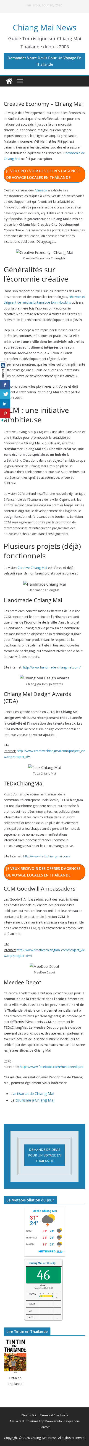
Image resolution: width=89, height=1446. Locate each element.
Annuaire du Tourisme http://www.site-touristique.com (45, 1421)
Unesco (41, 190)
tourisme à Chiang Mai (35, 1100)
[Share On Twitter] (5, 394)
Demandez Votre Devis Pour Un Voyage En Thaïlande (44, 61)
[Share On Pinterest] (5, 413)
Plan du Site (28, 1415)
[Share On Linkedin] (5, 404)
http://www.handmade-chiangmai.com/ (52, 667)
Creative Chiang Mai (32, 567)
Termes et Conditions (54, 1415)
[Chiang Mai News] (9, 81)
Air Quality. (42, 1263)
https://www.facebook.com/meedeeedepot (52, 1067)
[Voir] (3, 364)
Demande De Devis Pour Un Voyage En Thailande (44, 1155)
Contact (44, 1427)
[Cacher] (2, 421)
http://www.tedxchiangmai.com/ (46, 856)
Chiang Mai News (44, 27)
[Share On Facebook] (5, 385)
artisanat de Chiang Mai (33, 1093)
